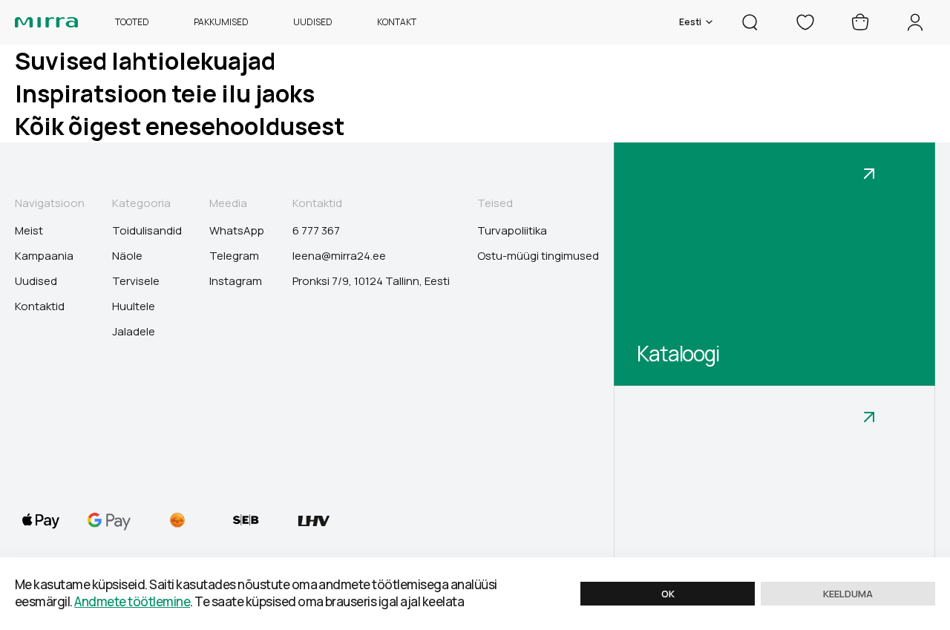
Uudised (312, 22)
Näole (127, 256)
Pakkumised (221, 22)
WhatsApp (236, 230)
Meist (29, 230)
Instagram (235, 281)
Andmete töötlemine (132, 601)
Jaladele (133, 331)
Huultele (133, 306)
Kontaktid (40, 306)
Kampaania (44, 256)
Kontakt (396, 22)
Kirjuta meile (690, 597)
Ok (668, 593)
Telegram (234, 256)
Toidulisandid (147, 230)
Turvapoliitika (512, 230)
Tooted (132, 22)
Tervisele (136, 281)
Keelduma (848, 593)
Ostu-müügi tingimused (538, 256)
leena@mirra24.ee (339, 256)
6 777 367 (316, 230)
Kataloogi (678, 353)
